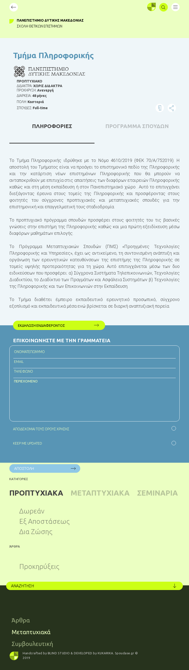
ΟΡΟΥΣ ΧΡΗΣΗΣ (57, 429)
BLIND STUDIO (59, 653)
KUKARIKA (105, 653)
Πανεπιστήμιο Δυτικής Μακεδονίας (50, 20)
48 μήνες (39, 96)
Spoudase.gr (124, 653)
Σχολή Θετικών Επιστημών (39, 26)
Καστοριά (36, 102)
